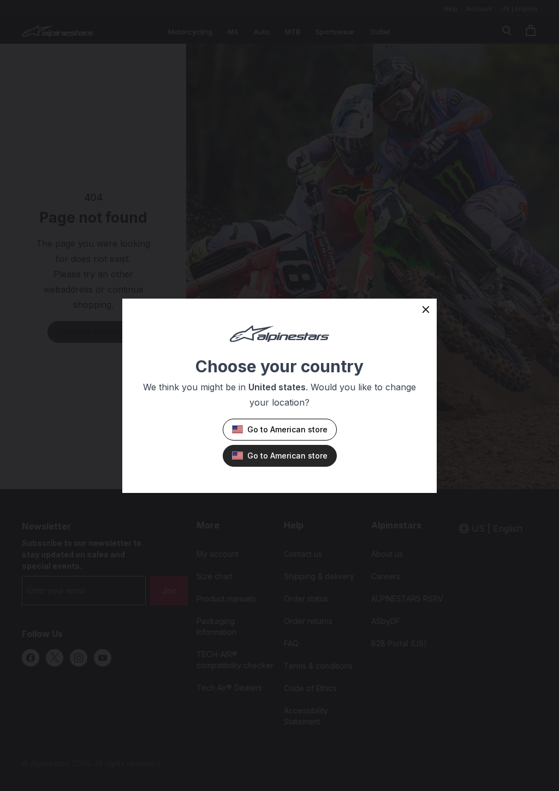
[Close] (426, 309)
